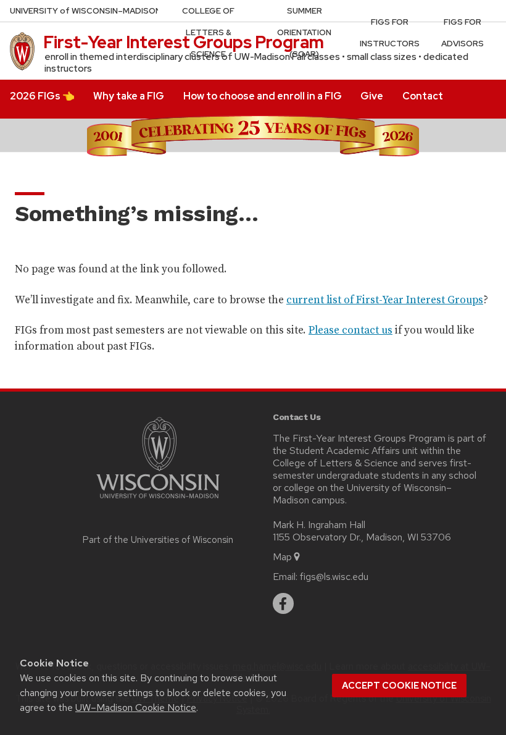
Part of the (158, 540)
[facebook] (283, 603)
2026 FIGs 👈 (42, 96)
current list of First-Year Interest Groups (384, 299)
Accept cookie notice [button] (399, 685)
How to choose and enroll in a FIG (262, 96)
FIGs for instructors (390, 33)
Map (282, 556)
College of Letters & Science (208, 32)
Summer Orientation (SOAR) (304, 32)
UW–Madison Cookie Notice (135, 707)
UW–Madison (85, 11)
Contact (422, 96)
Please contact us (350, 329)
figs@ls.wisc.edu (334, 576)
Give (371, 96)
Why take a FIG (128, 96)
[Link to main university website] (158, 500)
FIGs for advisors (462, 33)
